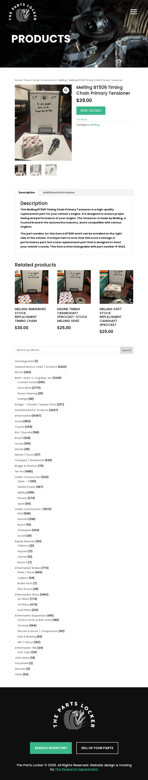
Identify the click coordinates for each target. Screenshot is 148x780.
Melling (62, 80)
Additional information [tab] (59, 192)
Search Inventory (51, 748)
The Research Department (76, 769)
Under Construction (44, 80)
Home (18, 80)
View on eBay (91, 110)
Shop (27, 80)
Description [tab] (27, 192)
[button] (66, 90)
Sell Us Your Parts (97, 748)
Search (126, 350)
